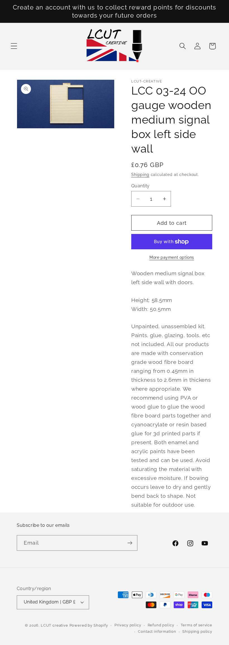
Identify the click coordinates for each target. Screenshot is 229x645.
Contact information (157, 631)
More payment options (171, 257)
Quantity (140, 186)
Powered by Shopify (89, 625)
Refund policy (161, 625)
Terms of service (196, 625)
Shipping (140, 174)
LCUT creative (54, 625)
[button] (14, 46)
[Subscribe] (129, 543)
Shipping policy (197, 631)
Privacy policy (128, 625)
